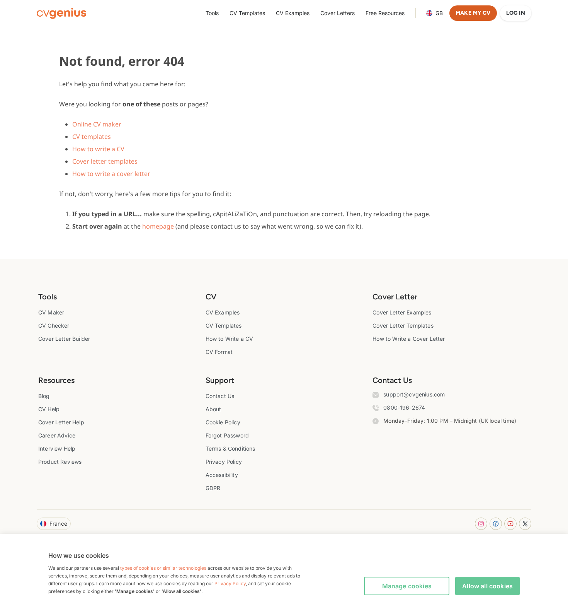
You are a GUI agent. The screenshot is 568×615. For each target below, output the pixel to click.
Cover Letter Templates (403, 325)
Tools (212, 13)
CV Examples (293, 13)
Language (439, 13)
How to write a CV (98, 149)
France (58, 523)
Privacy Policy (224, 461)
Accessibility (222, 475)
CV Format (219, 351)
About (213, 409)
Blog (44, 396)
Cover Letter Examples (401, 312)
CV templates (91, 136)
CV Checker (54, 325)
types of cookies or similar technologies (163, 568)
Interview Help (56, 448)
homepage (158, 226)
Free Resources (385, 13)
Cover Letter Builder (64, 338)
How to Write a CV (229, 338)
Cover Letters (337, 13)
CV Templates (247, 13)
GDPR (213, 488)
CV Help (49, 409)
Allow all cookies (487, 586)
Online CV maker (96, 124)
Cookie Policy (223, 422)
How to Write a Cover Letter (408, 338)
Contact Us (220, 396)
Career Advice (56, 435)
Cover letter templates (105, 161)
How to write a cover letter (111, 173)
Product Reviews (60, 461)
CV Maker (51, 312)
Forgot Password (227, 435)
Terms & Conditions (230, 448)
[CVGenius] (61, 13)
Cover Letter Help (61, 422)
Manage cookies (407, 586)
